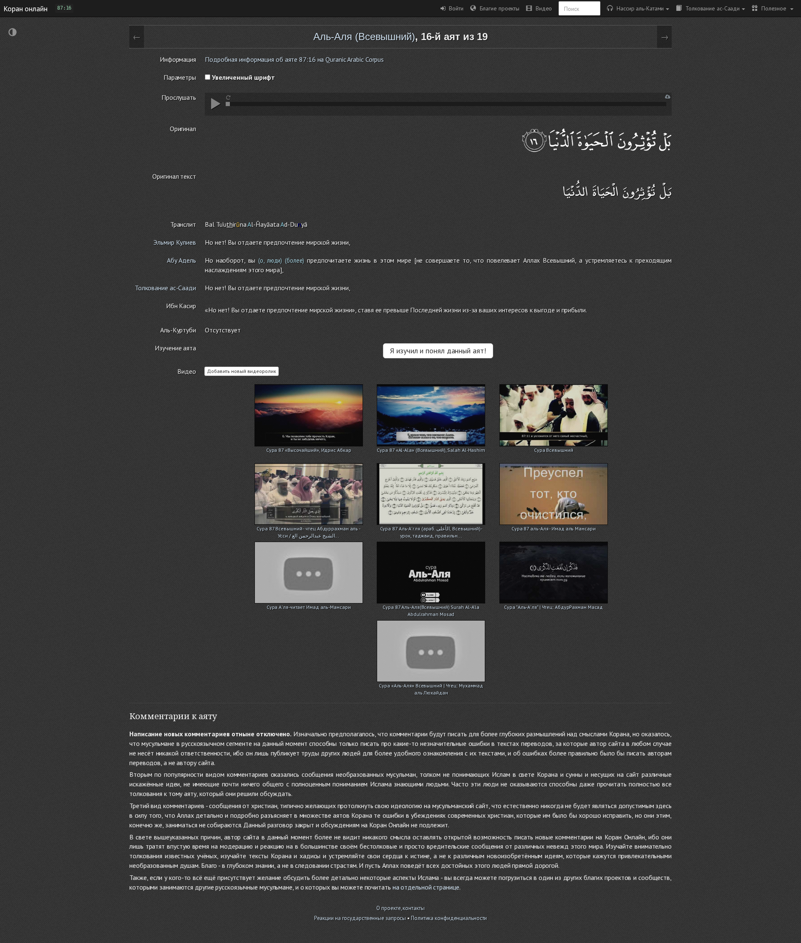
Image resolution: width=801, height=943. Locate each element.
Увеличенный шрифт (242, 77)
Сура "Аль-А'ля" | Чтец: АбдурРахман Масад (553, 607)
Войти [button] (454, 8)
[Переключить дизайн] (12, 33)
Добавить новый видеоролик (241, 371)
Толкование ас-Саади (711, 8)
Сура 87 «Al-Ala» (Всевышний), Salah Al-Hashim (431, 450)
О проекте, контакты (400, 908)
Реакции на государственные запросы (360, 918)
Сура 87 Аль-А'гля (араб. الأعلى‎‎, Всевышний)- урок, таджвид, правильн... (431, 529)
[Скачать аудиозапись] (667, 96)
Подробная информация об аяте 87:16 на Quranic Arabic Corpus (294, 59)
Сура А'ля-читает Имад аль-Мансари (309, 607)
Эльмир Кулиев (175, 242)
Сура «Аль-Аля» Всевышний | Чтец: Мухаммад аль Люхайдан (431, 686)
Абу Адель (181, 260)
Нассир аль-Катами (638, 8)
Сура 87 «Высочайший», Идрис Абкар (308, 450)
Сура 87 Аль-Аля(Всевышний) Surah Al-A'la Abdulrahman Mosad (431, 608)
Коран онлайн (25, 8)
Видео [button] (542, 8)
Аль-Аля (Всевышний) (364, 36)
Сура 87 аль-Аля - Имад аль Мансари (553, 528)
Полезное (773, 8)
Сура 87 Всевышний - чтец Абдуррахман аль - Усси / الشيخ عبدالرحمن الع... (308, 529)
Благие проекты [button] (497, 8)
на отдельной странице (426, 887)
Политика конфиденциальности (449, 918)
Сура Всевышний (553, 450)
